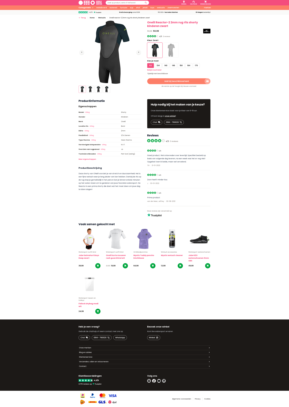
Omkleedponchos (140, 252)
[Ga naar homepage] (90, 3)
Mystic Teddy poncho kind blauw (143, 256)
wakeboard (101, 7)
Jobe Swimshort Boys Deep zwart (89, 256)
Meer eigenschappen (87, 159)
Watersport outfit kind (87, 252)
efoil (138, 7)
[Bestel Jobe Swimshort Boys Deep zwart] (98, 265)
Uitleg (87, 112)
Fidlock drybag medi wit (88, 305)
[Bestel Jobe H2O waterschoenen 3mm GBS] (207, 265)
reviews (166, 36)
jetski (145, 7)
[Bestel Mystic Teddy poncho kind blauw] (153, 265)
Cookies (207, 399)
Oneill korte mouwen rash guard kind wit (116, 256)
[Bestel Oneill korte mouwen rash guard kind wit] (125, 265)
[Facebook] (154, 381)
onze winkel (170, 116)
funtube (123, 7)
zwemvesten (173, 7)
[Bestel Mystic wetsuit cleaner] (180, 265)
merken (207, 7)
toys (152, 7)
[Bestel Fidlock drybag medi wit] (98, 311)
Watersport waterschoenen (199, 252)
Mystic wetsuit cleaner (172, 255)
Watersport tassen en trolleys (87, 299)
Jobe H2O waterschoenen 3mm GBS (198, 258)
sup (131, 7)
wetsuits (161, 7)
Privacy (197, 399)
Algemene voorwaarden (181, 399)
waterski (113, 7)
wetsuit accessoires (169, 252)
